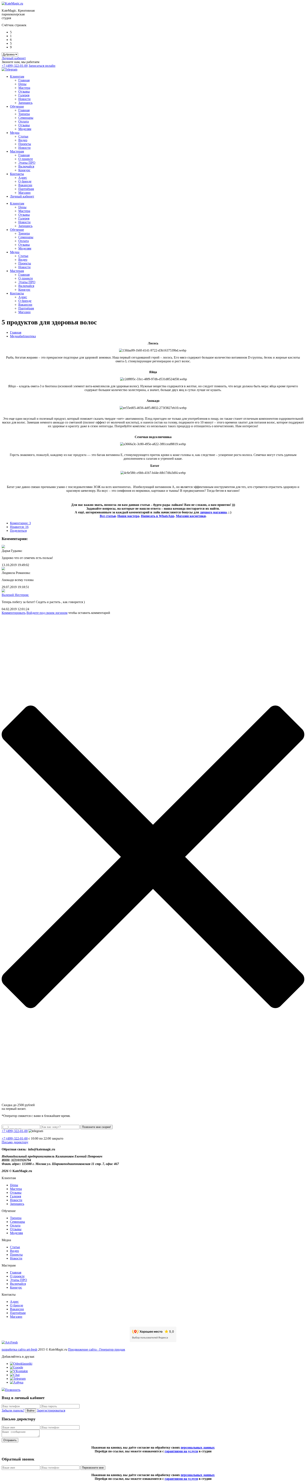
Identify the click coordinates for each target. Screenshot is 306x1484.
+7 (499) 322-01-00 (15, 65)
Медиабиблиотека (23, 336)
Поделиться (18, 530)
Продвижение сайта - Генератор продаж (96, 1349)
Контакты (17, 174)
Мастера (24, 87)
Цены (22, 84)
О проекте (25, 159)
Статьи (23, 136)
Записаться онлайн (42, 65)
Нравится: (19, 527)
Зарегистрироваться (51, 1410)
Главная (24, 80)
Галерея (23, 95)
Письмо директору (15, 1142)
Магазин (24, 192)
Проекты (24, 144)
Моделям (24, 129)
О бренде (24, 181)
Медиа (14, 132)
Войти (30, 1410)
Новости (24, 99)
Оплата (23, 121)
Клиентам (17, 76)
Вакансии (25, 185)
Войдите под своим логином (46, 613)
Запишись (25, 102)
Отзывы (24, 91)
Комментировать (14, 613)
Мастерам (17, 151)
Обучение (17, 106)
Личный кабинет (14, 58)
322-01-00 (15, 1138)
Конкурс (24, 170)
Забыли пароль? (13, 1410)
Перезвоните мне (93, 1467)
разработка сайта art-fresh (19, 1349)
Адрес (22, 177)
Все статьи (108, 516)
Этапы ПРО (26, 162)
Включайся (26, 166)
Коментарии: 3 (20, 523)
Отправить (10, 1440)
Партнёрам (26, 189)
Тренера (24, 114)
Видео (22, 140)
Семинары (25, 117)
